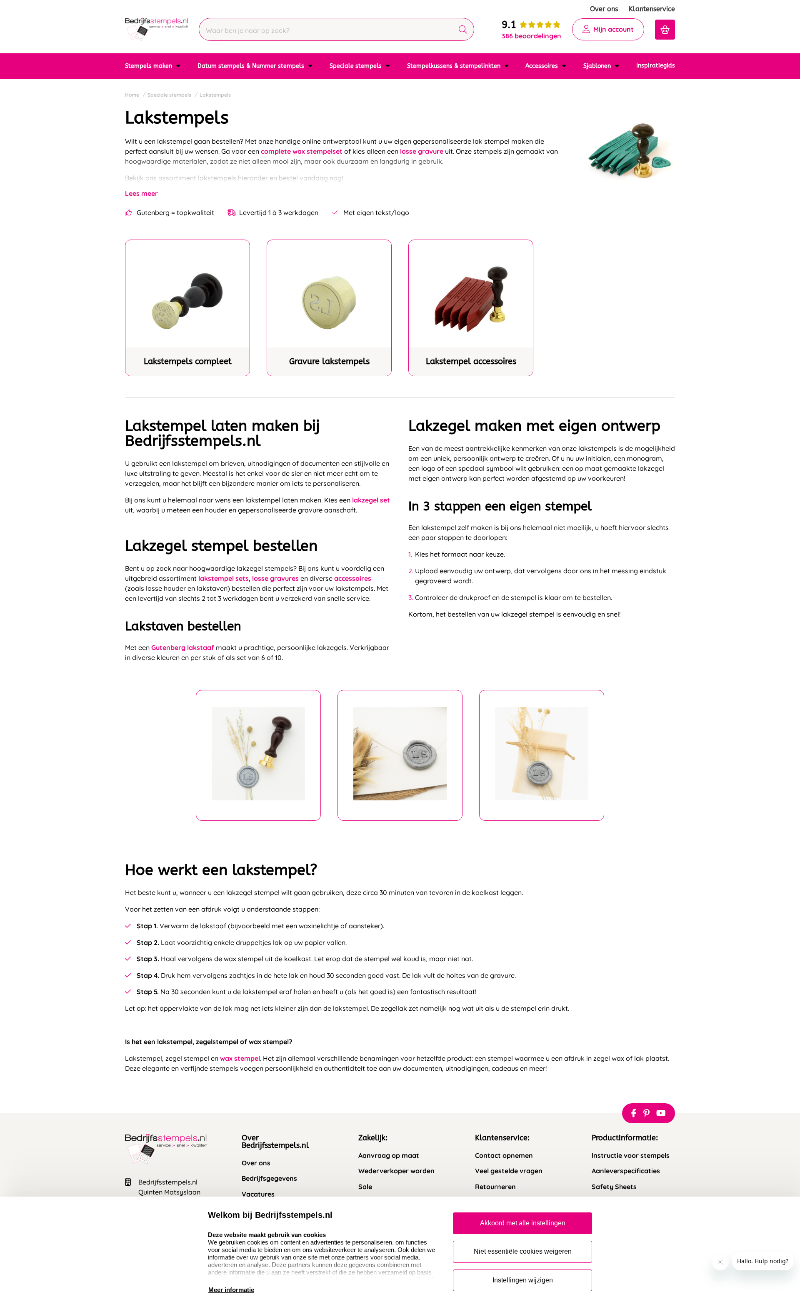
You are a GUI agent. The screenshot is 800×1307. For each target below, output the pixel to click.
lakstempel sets (223, 578)
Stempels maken (149, 66)
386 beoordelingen (531, 36)
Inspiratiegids (655, 65)
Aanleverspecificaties (626, 1171)
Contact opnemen (504, 1156)
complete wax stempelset (301, 151)
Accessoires (542, 66)
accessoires (352, 578)
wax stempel (240, 1058)
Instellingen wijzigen (522, 1280)
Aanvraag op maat (388, 1156)
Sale (365, 1187)
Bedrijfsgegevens (269, 1178)
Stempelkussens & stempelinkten (454, 66)
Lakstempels (215, 95)
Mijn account (613, 29)
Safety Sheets (614, 1187)
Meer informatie (231, 1289)
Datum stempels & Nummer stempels (252, 66)
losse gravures (275, 578)
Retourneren (495, 1187)
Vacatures (258, 1194)
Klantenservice (652, 9)
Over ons (604, 9)
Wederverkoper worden (396, 1171)
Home (132, 95)
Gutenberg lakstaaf (182, 647)
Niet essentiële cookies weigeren (523, 1251)
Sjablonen (597, 66)
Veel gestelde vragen (508, 1171)
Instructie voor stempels (631, 1156)
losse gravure (421, 151)
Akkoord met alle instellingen (522, 1223)
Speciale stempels (356, 66)
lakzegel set (371, 500)
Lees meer (141, 193)
